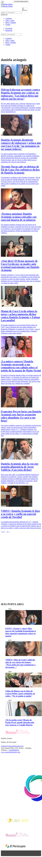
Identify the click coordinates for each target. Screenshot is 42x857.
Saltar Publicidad (21, 1)
